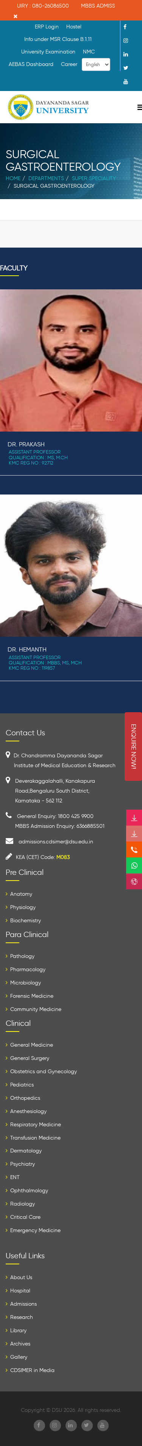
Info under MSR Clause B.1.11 (58, 39)
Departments (46, 178)
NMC (89, 52)
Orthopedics (24, 1098)
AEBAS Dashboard (31, 64)
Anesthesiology (28, 1111)
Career (69, 64)
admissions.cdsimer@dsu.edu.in (56, 841)
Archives (19, 1344)
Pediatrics (21, 1085)
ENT (14, 1177)
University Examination (48, 52)
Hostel (73, 27)
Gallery (18, 1357)
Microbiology (25, 983)
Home (13, 178)
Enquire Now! (133, 746)
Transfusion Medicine (35, 1138)
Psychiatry (22, 1164)
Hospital (19, 1290)
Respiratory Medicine (35, 1124)
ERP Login (47, 27)
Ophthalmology (28, 1190)
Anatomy (20, 894)
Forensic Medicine (31, 996)
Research (21, 1317)
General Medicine (31, 1045)
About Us (20, 1277)
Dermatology (25, 1151)
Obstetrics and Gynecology (43, 1071)
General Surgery (29, 1058)
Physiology (22, 907)
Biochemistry (25, 920)
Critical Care (25, 1217)
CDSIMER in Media (32, 1370)
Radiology (22, 1204)
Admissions (23, 1304)
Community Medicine (35, 1009)
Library (18, 1330)
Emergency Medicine (35, 1230)
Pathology (21, 956)
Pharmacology (27, 969)
